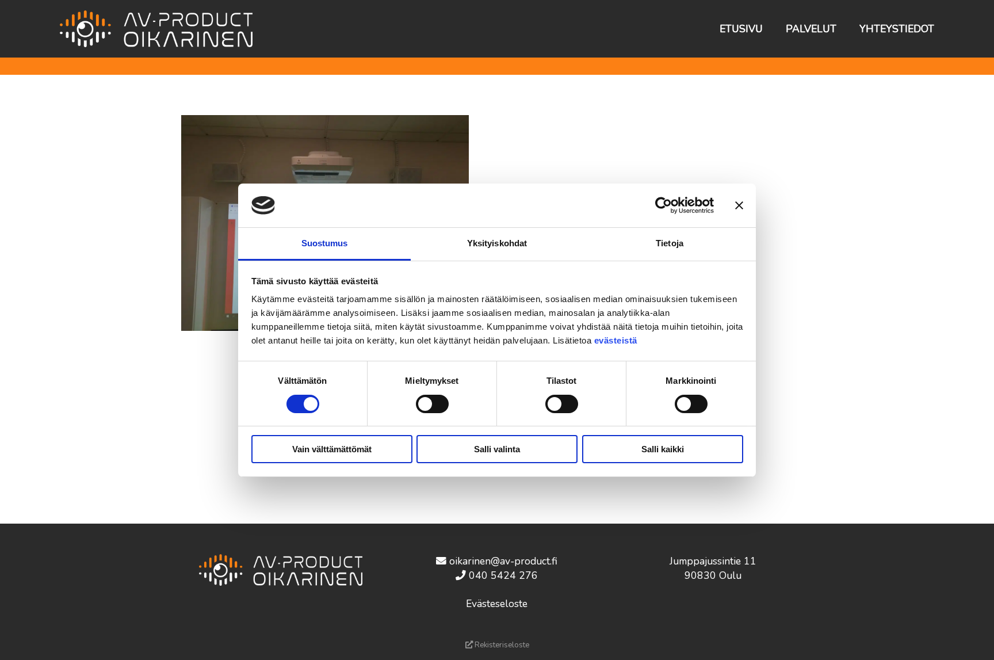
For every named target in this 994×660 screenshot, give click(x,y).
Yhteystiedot (896, 29)
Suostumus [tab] (324, 243)
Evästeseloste (496, 604)
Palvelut (811, 29)
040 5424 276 (503, 575)
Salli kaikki (662, 449)
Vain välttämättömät (332, 449)
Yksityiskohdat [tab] (497, 243)
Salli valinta (497, 449)
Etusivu (741, 29)
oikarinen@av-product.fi (503, 561)
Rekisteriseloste (501, 645)
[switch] (432, 404)
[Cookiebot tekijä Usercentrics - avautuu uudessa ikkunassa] (663, 205)
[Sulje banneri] (739, 205)
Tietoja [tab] (669, 243)
